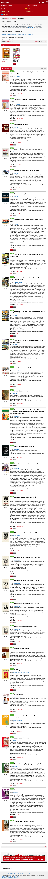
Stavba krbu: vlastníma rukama (23, 790)
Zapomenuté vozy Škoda (21, 194)
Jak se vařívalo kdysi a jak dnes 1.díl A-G (26, 603)
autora (8, 41)
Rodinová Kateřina (16, 62)
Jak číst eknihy (16, 877)
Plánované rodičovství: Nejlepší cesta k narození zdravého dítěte (27, 73)
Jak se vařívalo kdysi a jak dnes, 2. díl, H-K (27, 557)
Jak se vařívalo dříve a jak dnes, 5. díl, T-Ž (27, 580)
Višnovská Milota (17, 697)
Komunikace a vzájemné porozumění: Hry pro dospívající (26, 465)
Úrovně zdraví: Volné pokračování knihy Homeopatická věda (24, 717)
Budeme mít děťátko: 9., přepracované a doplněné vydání (27, 100)
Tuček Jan (15, 127)
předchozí (37, 41)
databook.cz (7, 18)
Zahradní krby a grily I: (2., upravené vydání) (27, 764)
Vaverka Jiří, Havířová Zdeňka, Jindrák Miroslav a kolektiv (26, 651)
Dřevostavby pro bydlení (21, 648)
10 (27, 846)
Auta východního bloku (21, 124)
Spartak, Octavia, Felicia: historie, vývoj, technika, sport (27, 220)
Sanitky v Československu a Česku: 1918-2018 (28, 149)
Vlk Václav (15, 766)
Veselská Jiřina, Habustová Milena (21, 672)
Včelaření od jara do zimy (22, 391)
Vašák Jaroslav (16, 500)
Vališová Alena (16, 468)
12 (41, 41)
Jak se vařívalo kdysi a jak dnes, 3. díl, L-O (27, 626)
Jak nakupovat (10, 877)
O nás (7, 877)
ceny (5, 41)
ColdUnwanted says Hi (13, 18)
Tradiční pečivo (18, 670)
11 (39, 41)
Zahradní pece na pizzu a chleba (24, 821)
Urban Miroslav (16, 393)
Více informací (4, 876)
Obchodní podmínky (16, 876)
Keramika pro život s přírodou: (23, 368)
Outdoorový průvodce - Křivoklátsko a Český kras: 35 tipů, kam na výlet (27, 279)
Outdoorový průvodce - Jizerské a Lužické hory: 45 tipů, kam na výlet (27, 312)
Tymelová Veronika (17, 370)
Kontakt (3, 877)
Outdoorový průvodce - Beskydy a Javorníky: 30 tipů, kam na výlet (26, 341)
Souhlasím (10, 876)
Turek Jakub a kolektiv (18, 259)
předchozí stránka (5, 846)
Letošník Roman (5, 59)
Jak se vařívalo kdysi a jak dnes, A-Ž (25, 497)
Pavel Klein (30, 27)
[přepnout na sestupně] (13, 41)
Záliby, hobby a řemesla (27, 34)
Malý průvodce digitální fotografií (24, 446)
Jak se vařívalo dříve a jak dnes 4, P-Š (25, 533)
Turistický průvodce (6, 34)
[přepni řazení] (44, 68)
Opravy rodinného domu (21, 738)
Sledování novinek (32, 874)
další (45, 41)
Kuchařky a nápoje (16, 34)
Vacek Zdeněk (16, 416)
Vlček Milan (16, 741)
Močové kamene (19, 694)
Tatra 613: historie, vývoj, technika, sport (26, 171)
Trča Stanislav (16, 76)
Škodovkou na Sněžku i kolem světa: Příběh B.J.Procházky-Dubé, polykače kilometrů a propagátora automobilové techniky (27, 411)
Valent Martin (16, 449)
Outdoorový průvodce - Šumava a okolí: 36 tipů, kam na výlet (26, 255)
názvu (10, 41)
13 (42, 41)
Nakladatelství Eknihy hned (20, 874)
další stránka (44, 846)
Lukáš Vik (10, 874)
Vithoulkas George (17, 720)
